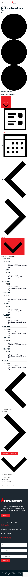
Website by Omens (18, 574)
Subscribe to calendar (9, 454)
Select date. (4, 256)
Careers (5, 515)
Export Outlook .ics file (10, 483)
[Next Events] (15, 216)
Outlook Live (7, 479)
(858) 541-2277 (6, 534)
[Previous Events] (15, 179)
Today (3, 237)
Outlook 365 (7, 477)
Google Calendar (8, 474)
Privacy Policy (8, 574)
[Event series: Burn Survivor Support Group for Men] (18, 264)
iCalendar (6, 476)
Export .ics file (7, 481)
